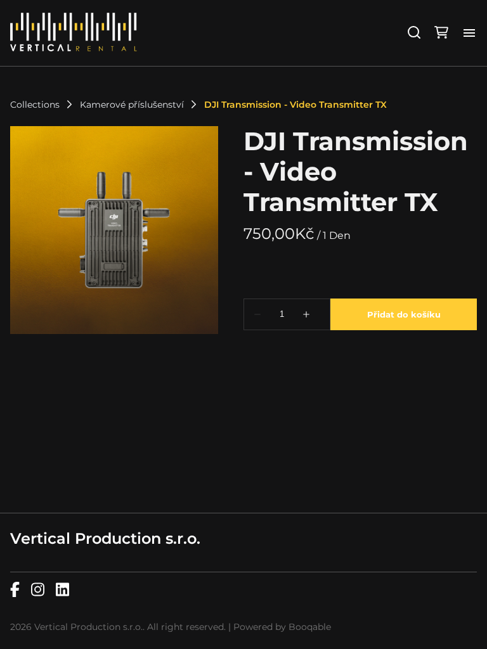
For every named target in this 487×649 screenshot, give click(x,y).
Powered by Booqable (282, 627)
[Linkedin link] (62, 590)
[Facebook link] (15, 590)
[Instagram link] (37, 590)
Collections (35, 104)
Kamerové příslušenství (132, 104)
